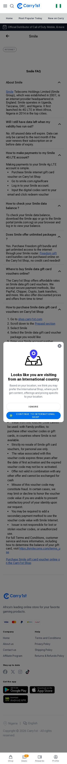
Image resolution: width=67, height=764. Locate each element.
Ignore (33, 406)
